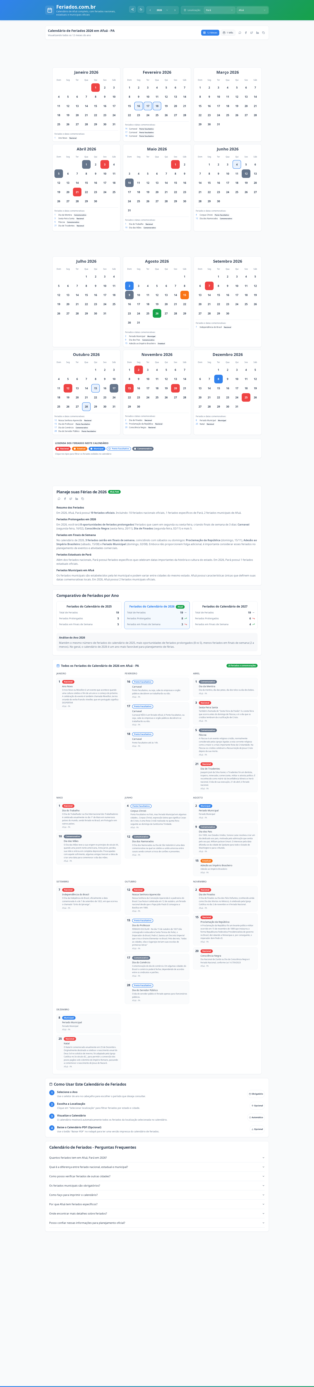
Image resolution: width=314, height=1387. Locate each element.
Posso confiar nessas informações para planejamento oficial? (87, 1223)
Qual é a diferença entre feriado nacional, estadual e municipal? (88, 1167)
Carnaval (133, 128)
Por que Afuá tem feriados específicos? (73, 1204)
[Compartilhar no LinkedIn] (257, 33)
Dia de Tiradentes (66, 225)
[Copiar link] (263, 33)
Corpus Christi (206, 214)
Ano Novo (62, 138)
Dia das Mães (135, 227)
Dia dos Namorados (209, 218)
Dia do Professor (66, 424)
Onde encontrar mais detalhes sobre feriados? (78, 1213)
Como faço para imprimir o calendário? (73, 1195)
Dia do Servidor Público (68, 431)
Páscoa (61, 222)
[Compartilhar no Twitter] (251, 33)
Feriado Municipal (137, 336)
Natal (202, 424)
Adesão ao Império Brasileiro (142, 343)
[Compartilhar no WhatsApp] (240, 33)
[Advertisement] (158, 55)
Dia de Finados (135, 420)
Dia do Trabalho (136, 224)
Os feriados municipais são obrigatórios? (74, 1185)
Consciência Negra (137, 427)
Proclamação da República (141, 423)
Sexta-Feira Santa (66, 218)
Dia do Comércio (66, 427)
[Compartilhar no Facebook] (245, 33)
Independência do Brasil (211, 327)
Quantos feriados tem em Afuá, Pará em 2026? (78, 1157)
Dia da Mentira (65, 214)
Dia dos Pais (134, 339)
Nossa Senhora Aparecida (70, 420)
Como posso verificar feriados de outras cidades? (79, 1176)
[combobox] (162, 10)
